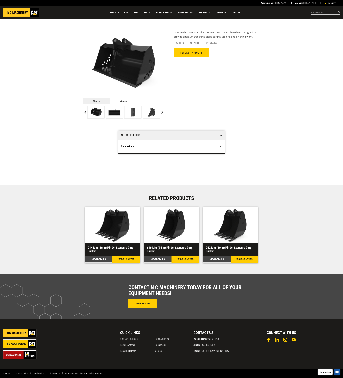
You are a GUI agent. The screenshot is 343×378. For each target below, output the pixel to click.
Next (161, 112)
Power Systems (127, 344)
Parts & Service (162, 338)
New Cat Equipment (129, 338)
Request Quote (126, 258)
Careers (158, 350)
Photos (96, 101)
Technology (160, 344)
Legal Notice (38, 373)
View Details (99, 259)
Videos (123, 101)
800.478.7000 (204, 344)
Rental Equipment (128, 350)
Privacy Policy (22, 373)
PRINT (196, 43)
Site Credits (54, 373)
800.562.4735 (206, 338)
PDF (181, 43)
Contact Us (143, 303)
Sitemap (6, 373)
